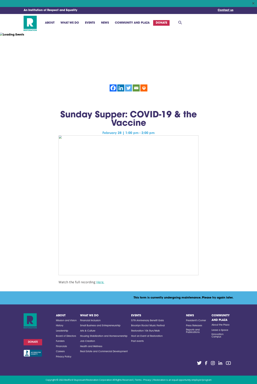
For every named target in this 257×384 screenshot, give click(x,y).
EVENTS (136, 315)
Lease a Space (220, 330)
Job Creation (87, 341)
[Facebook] (113, 87)
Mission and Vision (66, 320)
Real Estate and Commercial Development (104, 351)
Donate (33, 342)
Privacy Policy (63, 357)
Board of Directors (66, 336)
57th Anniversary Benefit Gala (147, 320)
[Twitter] (128, 87)
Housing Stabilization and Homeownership (103, 336)
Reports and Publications (193, 331)
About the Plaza (220, 325)
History (59, 326)
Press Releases (194, 326)
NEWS (190, 315)
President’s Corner (196, 320)
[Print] (143, 87)
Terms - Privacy (143, 379)
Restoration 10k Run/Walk (145, 331)
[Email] (136, 87)
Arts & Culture (87, 331)
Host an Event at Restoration (147, 336)
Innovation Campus (217, 335)
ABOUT (61, 315)
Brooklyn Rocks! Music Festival (148, 326)
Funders (60, 341)
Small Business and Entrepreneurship (100, 326)
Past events (137, 341)
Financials (61, 346)
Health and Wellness (91, 346)
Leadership (62, 331)
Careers (60, 351)
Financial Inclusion (90, 320)
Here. (100, 282)
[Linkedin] (120, 87)
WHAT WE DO (89, 315)
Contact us (225, 10)
